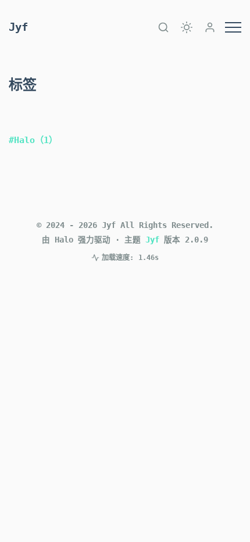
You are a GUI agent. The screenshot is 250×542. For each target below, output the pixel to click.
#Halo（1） (33, 140)
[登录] (210, 27)
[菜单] (233, 27)
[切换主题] (186, 27)
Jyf (18, 27)
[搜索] (163, 27)
